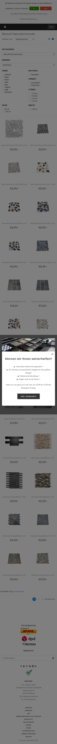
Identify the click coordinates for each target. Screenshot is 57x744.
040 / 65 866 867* (28, 396)
